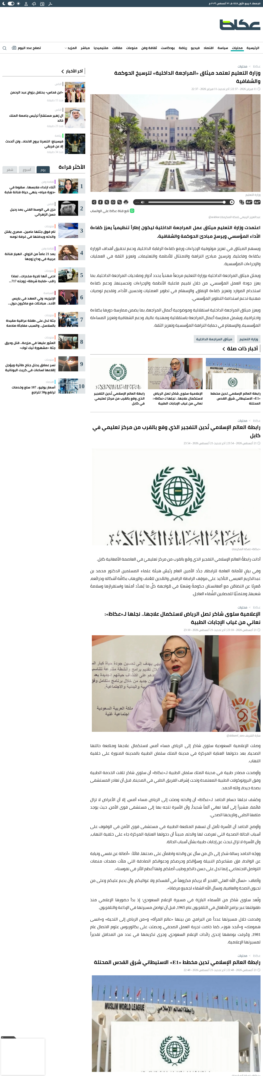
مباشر (85, 48)
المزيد (72, 48)
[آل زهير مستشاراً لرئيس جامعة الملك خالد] (75, 118)
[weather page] (34, 3)
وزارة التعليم (249, 339)
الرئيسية (253, 48)
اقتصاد (209, 48)
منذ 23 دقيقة (55, 126)
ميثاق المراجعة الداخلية (214, 339)
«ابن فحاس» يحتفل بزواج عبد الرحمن (36, 92)
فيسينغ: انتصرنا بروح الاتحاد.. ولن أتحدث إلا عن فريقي (34, 144)
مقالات (117, 48)
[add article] (42, 3)
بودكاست (168, 48)
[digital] (50, 3)
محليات (237, 48)
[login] (26, 3)
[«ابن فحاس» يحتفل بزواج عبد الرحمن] (75, 92)
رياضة (183, 48)
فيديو (195, 48)
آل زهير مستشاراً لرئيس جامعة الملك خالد (36, 118)
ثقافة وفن (149, 48)
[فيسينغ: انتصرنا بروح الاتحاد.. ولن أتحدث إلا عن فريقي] (75, 144)
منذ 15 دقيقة (55, 100)
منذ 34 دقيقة (55, 152)
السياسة (49, 293)
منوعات (131, 48)
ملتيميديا (101, 48)
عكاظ (254, 66)
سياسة (223, 48)
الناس (58, 84)
